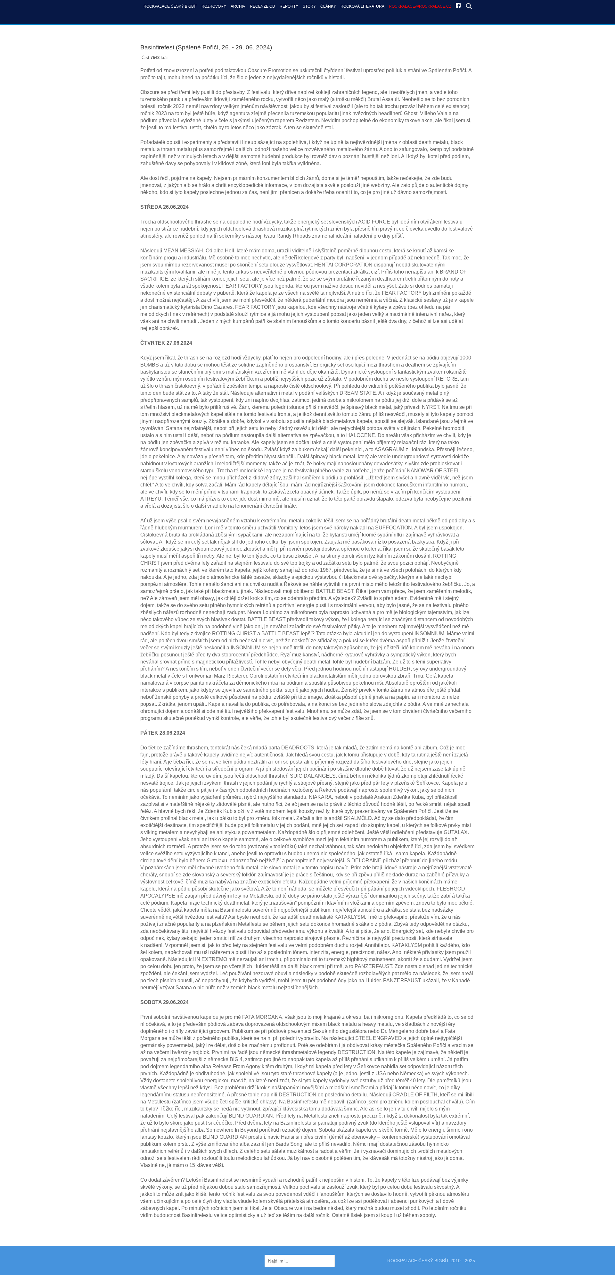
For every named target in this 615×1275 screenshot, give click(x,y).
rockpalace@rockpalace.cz (420, 6)
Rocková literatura (362, 6)
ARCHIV (238, 6)
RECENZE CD (262, 6)
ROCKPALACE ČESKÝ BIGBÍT (170, 6)
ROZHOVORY (213, 6)
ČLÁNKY (328, 6)
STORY (309, 6)
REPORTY (289, 6)
